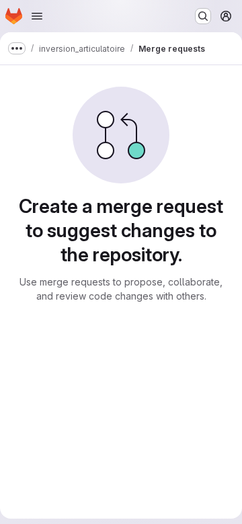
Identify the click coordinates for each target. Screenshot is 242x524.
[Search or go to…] (203, 16)
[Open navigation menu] (37, 16)
